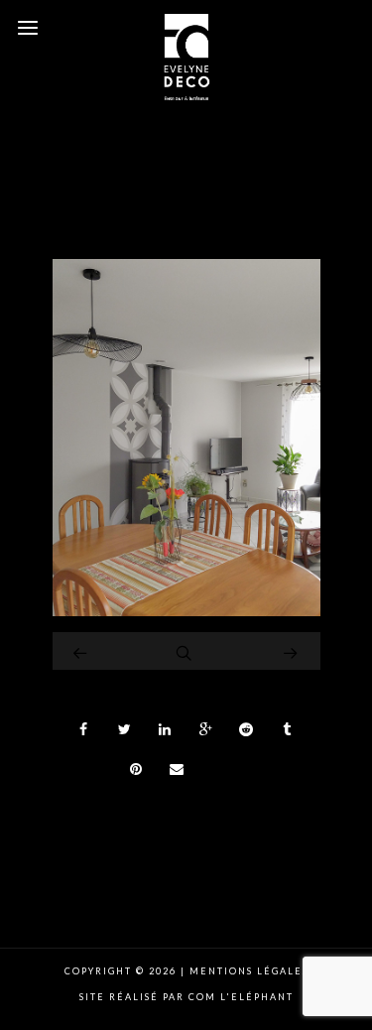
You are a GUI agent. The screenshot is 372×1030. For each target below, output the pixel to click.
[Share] (84, 729)
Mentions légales (247, 971)
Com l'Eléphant (241, 996)
